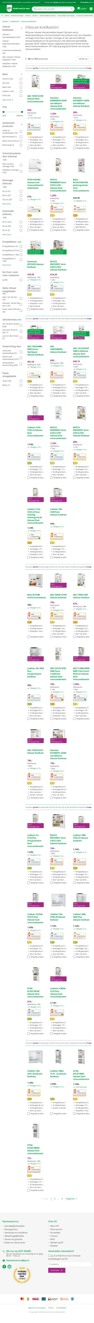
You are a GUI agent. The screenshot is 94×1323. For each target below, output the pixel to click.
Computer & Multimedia (84, 15)
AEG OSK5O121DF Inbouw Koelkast (58, 596)
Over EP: (52, 1221)
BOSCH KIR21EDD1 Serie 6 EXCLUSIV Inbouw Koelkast (58, 839)
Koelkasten (14, 21)
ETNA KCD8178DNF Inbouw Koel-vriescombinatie (35, 1149)
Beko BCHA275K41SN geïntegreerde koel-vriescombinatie (81, 185)
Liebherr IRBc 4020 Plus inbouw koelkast (81, 917)
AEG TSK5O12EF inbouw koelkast (81, 596)
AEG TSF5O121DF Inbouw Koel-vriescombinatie (35, 99)
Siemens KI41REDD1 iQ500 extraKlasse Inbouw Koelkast (81, 101)
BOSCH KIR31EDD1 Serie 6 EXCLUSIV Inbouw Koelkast (58, 265)
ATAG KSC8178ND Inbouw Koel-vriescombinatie (81, 1075)
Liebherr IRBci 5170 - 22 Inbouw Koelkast (58, 1074)
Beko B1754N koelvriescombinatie (35, 596)
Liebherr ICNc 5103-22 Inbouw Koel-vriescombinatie (35, 431)
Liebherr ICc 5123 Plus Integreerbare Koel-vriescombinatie (35, 841)
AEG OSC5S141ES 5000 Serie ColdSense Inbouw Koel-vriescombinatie (58, 674)
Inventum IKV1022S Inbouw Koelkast (35, 264)
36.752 (4, 2)
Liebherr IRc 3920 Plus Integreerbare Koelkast (35, 672)
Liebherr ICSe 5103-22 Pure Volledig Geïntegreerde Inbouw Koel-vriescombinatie (35, 516)
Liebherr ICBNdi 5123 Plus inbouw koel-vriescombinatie (58, 992)
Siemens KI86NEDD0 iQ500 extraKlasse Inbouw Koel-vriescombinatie (58, 103)
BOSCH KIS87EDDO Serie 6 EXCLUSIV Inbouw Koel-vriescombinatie (58, 433)
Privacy (51, 1308)
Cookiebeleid (61, 1308)
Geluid (7, 15)
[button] (12, 28)
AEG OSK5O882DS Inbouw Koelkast (58, 349)
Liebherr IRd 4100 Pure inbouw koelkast (58, 512)
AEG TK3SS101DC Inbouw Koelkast (35, 751)
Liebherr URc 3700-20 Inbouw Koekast (57, 917)
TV (2, 15)
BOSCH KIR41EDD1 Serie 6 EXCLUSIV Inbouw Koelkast (81, 431)
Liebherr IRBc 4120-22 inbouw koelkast (80, 838)
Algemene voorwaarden (37, 1308)
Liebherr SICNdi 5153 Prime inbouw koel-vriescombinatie (35, 918)
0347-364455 (24, 1251)
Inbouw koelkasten (28, 21)
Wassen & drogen (17, 15)
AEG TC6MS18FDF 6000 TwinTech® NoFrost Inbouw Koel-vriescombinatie (81, 674)
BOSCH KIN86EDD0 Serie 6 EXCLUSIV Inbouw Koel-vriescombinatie (58, 185)
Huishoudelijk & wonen (48, 15)
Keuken (28, 15)
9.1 (39, 2)
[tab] (12, 28)
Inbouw (35, 15)
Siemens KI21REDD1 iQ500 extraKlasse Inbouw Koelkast (58, 754)
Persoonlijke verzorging (66, 15)
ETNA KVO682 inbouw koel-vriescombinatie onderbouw (35, 183)
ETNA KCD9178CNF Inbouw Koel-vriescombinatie (35, 992)
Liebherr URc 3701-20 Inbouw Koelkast (34, 1074)
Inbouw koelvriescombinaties (11, 44)
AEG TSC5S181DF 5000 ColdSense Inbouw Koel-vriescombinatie (81, 352)
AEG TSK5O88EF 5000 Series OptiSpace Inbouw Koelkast (35, 350)
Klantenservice (10, 1221)
